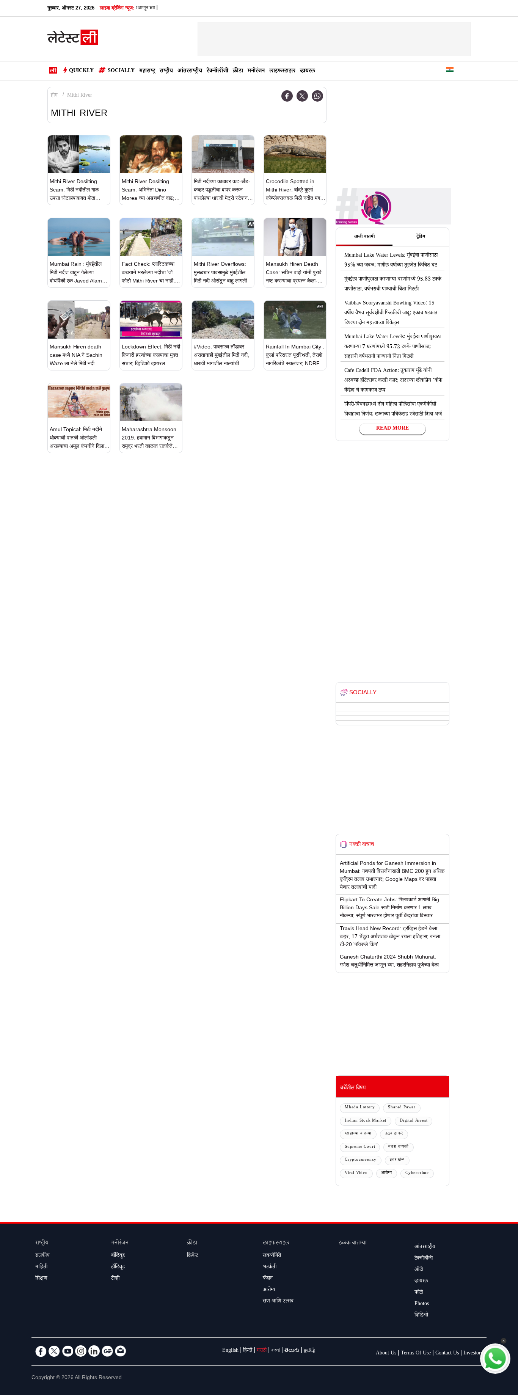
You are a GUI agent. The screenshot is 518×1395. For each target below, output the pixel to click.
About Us (386, 1353)
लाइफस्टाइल (282, 71)
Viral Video (356, 1173)
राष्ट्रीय (166, 71)
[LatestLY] (72, 39)
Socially (121, 71)
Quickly (81, 71)
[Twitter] (302, 96)
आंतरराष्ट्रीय (189, 71)
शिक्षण (41, 1279)
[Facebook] (287, 96)
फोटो (418, 1293)
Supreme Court (360, 1147)
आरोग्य (386, 1173)
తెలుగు (291, 1351)
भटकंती (269, 1267)
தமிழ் (309, 1351)
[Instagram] (80, 1351)
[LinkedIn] (94, 1351)
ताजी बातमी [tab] (364, 237)
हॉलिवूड (118, 1267)
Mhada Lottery (360, 1108)
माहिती (41, 1267)
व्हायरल (307, 71)
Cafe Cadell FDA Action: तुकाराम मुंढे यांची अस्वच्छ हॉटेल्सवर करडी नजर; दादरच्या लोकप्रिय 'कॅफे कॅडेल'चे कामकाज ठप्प (393, 381)
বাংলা (275, 1351)
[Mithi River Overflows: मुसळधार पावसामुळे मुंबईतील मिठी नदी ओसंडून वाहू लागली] (223, 237)
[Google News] (107, 1351)
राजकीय (42, 1256)
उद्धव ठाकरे (394, 1134)
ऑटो (418, 1270)
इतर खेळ (397, 1160)
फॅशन (268, 1279)
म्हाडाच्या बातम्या (358, 1134)
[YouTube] (67, 1351)
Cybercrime (417, 1173)
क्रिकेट (192, 1256)
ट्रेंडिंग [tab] (420, 237)
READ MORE (392, 429)
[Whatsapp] (317, 96)
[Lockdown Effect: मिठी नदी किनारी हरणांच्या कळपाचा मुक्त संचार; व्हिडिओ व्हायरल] (151, 320)
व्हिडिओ (421, 1316)
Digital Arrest (413, 1121)
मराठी (262, 1351)
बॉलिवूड (118, 1256)
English (230, 1351)
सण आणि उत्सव (278, 1302)
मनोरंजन (256, 71)
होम (54, 96)
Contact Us (447, 1353)
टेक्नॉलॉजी (217, 71)
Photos (421, 1304)
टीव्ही (115, 1279)
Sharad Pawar (402, 1108)
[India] (449, 71)
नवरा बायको (398, 1147)
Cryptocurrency (361, 1160)
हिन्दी (247, 1351)
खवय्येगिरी (272, 1256)
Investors (473, 1353)
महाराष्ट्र (147, 71)
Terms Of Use (416, 1353)
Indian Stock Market (365, 1121)
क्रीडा (238, 71)
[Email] (120, 1351)
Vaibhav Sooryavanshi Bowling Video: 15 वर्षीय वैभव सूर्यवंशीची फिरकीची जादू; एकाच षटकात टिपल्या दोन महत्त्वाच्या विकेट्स (391, 314)
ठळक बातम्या (353, 1243)
